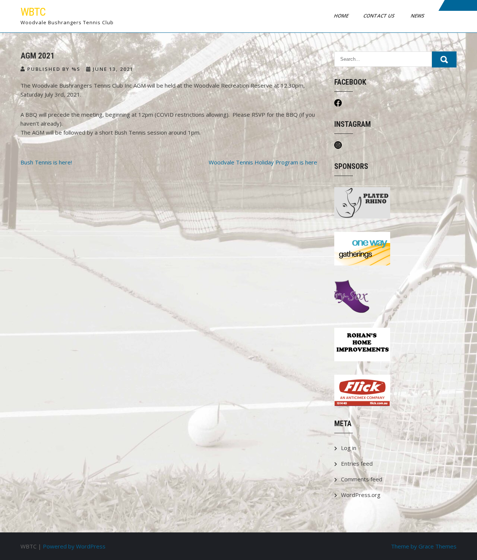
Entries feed (357, 463)
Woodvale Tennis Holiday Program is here (263, 162)
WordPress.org (360, 494)
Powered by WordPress (74, 546)
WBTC (32, 11)
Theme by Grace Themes (424, 546)
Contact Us (380, 15)
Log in (348, 448)
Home (341, 15)
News (418, 15)
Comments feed (361, 479)
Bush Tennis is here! (46, 162)
